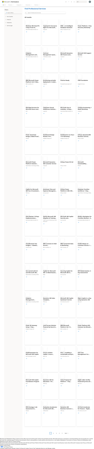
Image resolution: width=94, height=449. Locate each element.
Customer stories (19, 438)
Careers (66, 442)
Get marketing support (10, 440)
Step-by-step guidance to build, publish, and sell (38, 440)
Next (66, 433)
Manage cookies (51, 448)
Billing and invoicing (80, 438)
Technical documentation (43, 438)
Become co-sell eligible (54, 440)
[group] (26, 31)
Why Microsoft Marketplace (6, 438)
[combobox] (46, 12)
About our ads (44, 448)
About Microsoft (71, 442)
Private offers (52, 438)
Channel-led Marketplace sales (84, 440)
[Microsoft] (6, 2)
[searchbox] (14, 13)
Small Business (60, 442)
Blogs (14, 438)
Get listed (2, 440)
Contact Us (18, 448)
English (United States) (5, 445)
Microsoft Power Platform (33, 442)
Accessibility (17, 444)
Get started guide (33, 438)
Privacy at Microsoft (87, 442)
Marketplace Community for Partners (68, 440)
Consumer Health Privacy (5, 448)
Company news (79, 442)
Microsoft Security (10, 442)
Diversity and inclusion (9, 444)
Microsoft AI (3, 442)
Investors (2, 444)
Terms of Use (32, 448)
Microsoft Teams (43, 442)
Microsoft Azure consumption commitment (65, 438)
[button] (25, 13)
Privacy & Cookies (25, 448)
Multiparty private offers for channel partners (10, 441)
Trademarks (38, 448)
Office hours (26, 438)
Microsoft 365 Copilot (52, 442)
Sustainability (24, 444)
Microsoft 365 (24, 442)
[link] (33, 32)
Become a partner (89, 438)
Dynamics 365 (17, 442)
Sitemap (13, 448)
